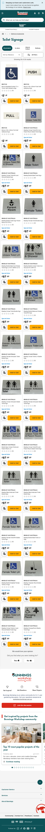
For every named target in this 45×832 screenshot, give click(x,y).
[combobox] (22, 20)
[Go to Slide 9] (29, 767)
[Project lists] (39, 13)
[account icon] (35, 13)
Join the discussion (24, 705)
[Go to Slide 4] (18, 767)
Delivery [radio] (37, 48)
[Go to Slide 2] (14, 767)
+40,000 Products (34, 29)
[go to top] (39, 782)
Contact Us (19, 816)
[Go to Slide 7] (24, 767)
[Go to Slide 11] (33, 767)
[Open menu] (2, 13)
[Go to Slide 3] (16, 767)
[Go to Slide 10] (31, 767)
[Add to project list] (4, 100)
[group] (22, 48)
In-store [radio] (17, 48)
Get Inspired (7, 690)
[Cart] (43, 13)
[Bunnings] (22, 14)
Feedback (28, 816)
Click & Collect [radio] (27, 48)
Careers (36, 816)
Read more (27, 7)
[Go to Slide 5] (20, 767)
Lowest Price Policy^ (11, 29)
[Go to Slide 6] (22, 767)
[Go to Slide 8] (27, 767)
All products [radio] (7, 48)
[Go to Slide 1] (12, 767)
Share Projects (37, 690)
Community (9, 816)
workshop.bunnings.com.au (22, 699)
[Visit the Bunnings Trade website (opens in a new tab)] (22, 25)
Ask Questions (22, 690)
